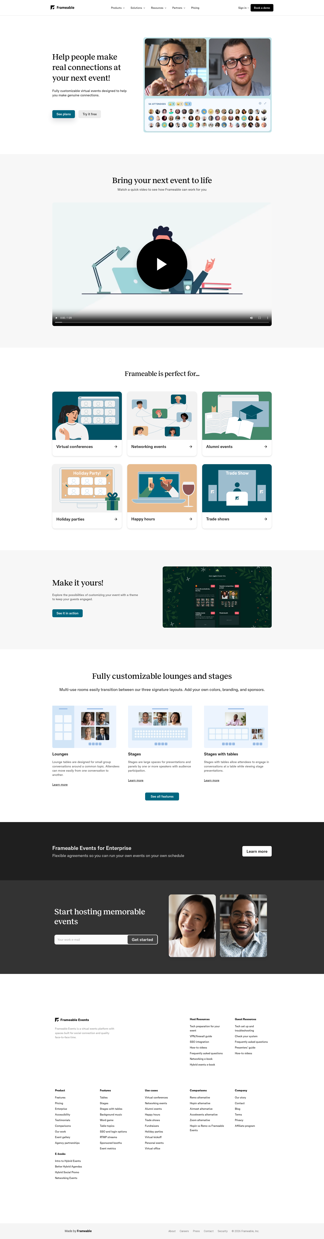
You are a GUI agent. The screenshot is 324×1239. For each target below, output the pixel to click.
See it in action (67, 613)
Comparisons (63, 1125)
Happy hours (152, 1114)
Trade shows (152, 1120)
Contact (240, 1103)
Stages (134, 753)
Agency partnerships (67, 1143)
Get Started (142, 939)
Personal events (154, 1143)
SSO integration (199, 1041)
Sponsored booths (111, 1143)
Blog (237, 1108)
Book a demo (262, 7)
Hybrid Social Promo (67, 1172)
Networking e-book (201, 1058)
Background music (111, 1114)
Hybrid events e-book (202, 1064)
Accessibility (62, 1114)
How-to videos (198, 1047)
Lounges (60, 753)
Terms (238, 1114)
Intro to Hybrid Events (68, 1161)
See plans (64, 114)
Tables (104, 1097)
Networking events (156, 1103)
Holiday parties (154, 1131)
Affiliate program (245, 1125)
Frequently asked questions (206, 1053)
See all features (162, 796)
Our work (60, 1131)
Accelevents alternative (204, 1114)
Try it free (90, 114)
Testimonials (62, 1120)
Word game (106, 1120)
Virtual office (152, 1148)
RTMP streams (108, 1137)
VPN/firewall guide (201, 1036)
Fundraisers (152, 1125)
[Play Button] (162, 264)
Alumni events (153, 1108)
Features (60, 1097)
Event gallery (62, 1137)
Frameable (84, 1231)
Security (223, 1231)
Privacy (239, 1120)
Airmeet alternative (201, 1108)
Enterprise (61, 1108)
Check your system (246, 1036)
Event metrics (108, 1148)
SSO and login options (113, 1131)
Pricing (195, 7)
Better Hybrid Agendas (68, 1166)
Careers (184, 1231)
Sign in (242, 7)
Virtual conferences (156, 1097)
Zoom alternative (200, 1120)
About (172, 1231)
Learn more (60, 784)
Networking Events (66, 1178)
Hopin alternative (200, 1103)
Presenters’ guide (245, 1047)
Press (196, 1231)
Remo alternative (200, 1097)
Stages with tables (221, 753)
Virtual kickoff (153, 1137)
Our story (240, 1097)
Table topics (107, 1125)
